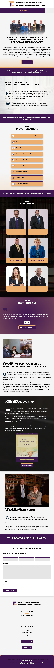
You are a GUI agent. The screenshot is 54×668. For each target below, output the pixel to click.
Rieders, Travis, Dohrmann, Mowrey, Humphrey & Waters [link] (28, 659)
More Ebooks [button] (27, 465)
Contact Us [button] (27, 62)
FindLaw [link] (31, 663)
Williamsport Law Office (27, 620)
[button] (49, 11)
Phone (37, 556)
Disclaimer (6, 581)
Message (5, 563)
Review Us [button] (27, 647)
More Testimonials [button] (27, 327)
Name (4, 556)
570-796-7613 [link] (22, 10)
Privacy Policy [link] (26, 662)
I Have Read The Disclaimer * (13, 585)
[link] (27, 4)
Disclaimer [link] (11, 662)
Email (21, 556)
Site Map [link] (18, 662)
